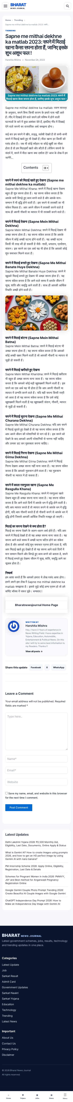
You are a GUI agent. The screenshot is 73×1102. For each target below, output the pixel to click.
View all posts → (34, 651)
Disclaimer (8, 1054)
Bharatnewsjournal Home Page (36, 605)
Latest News (9, 1021)
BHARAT (22, 935)
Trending (18, 20)
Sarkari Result (10, 976)
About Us (7, 1037)
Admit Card (9, 981)
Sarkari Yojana (10, 998)
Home (8, 20)
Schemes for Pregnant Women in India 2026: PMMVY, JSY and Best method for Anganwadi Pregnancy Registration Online (35, 880)
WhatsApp (58, 667)
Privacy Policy (10, 1049)
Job (4, 970)
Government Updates (15, 987)
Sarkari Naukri (10, 993)
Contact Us (9, 1043)
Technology (9, 1010)
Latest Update (10, 964)
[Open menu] (5, 6)
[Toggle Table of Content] (44, 168)
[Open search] (67, 6)
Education (8, 1004)
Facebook (36, 667)
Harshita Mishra (36, 625)
